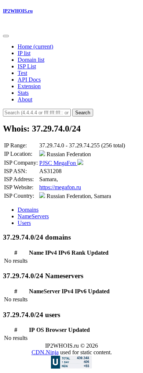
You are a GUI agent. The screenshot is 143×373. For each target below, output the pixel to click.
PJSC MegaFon (58, 163)
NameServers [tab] (33, 216)
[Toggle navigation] (6, 36)
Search (82, 112)
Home (35, 46)
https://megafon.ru (60, 187)
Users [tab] (24, 223)
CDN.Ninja (45, 352)
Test (22, 73)
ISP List (27, 66)
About (25, 99)
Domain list (31, 60)
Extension (29, 86)
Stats (23, 93)
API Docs (29, 79)
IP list (24, 53)
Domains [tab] (28, 210)
